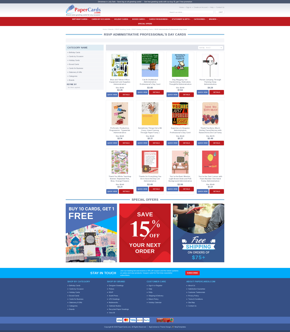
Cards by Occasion (101, 19)
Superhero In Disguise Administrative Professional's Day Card (180, 130)
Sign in (188, 7)
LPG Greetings (114, 299)
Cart (221, 12)
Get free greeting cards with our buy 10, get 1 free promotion (168, 2)
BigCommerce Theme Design (160, 327)
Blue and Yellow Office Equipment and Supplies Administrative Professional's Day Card (120, 82)
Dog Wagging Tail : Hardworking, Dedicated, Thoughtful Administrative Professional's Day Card (180, 82)
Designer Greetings (116, 285)
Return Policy (153, 299)
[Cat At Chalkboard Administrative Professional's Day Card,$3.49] (150, 65)
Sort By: (202, 47)
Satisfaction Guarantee (196, 289)
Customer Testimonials (196, 292)
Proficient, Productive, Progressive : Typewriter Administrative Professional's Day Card (120, 130)
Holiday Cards (121, 19)
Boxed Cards (138, 19)
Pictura (111, 289)
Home (181, 7)
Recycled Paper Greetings (119, 309)
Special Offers (145, 24)
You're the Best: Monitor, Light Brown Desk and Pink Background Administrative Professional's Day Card (180, 178)
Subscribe (192, 273)
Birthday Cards (79, 19)
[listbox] (214, 47)
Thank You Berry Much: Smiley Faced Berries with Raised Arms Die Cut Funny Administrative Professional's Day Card (210, 130)
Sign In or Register (155, 285)
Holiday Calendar (155, 302)
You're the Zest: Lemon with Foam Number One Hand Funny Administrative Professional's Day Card (210, 178)
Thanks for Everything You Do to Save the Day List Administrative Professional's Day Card (150, 178)
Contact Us (220, 7)
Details (126, 95)
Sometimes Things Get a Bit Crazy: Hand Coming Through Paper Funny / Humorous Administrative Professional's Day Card (150, 130)
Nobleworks (113, 302)
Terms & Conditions (195, 299)
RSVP (111, 292)
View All (112, 313)
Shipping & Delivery (156, 296)
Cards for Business (158, 19)
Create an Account (201, 7)
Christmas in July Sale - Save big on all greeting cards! (119, 2)
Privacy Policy (193, 296)
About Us (191, 285)
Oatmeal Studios (115, 306)
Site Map (191, 302)
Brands (212, 19)
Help (212, 7)
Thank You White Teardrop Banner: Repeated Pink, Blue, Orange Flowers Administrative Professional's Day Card (120, 178)
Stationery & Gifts (181, 19)
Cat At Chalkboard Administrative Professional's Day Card (150, 82)
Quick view (112, 95)
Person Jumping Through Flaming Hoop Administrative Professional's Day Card (210, 82)
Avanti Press (113, 296)
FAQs (150, 292)
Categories (199, 19)
